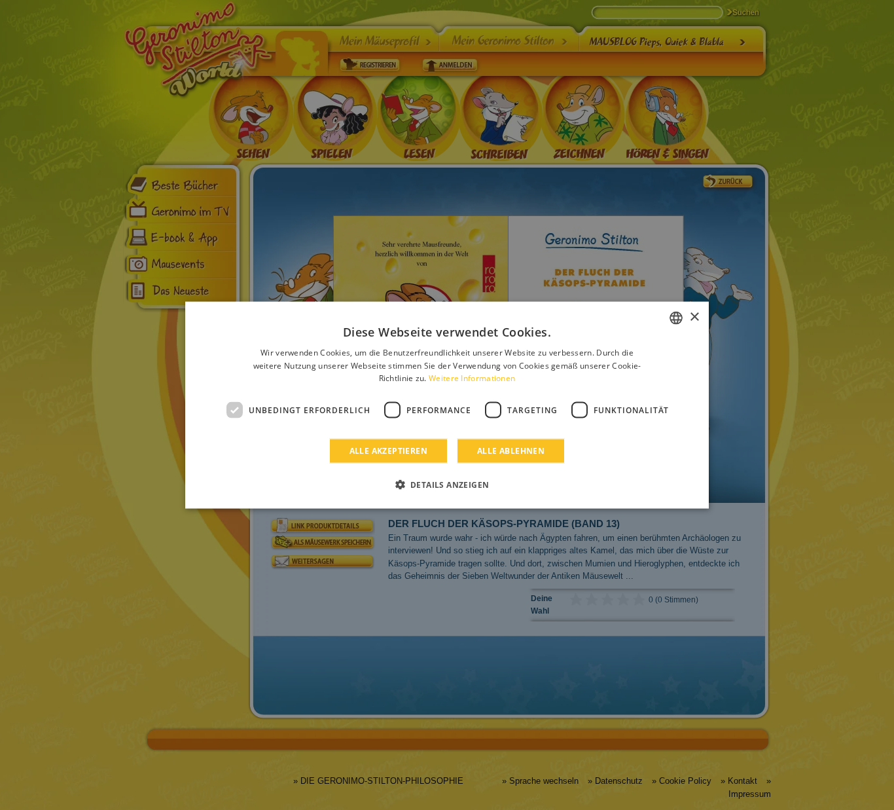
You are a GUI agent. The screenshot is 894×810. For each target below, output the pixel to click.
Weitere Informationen (472, 378)
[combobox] (676, 317)
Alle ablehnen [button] (511, 450)
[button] (447, 484)
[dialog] (447, 405)
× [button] (694, 317)
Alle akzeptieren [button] (388, 450)
